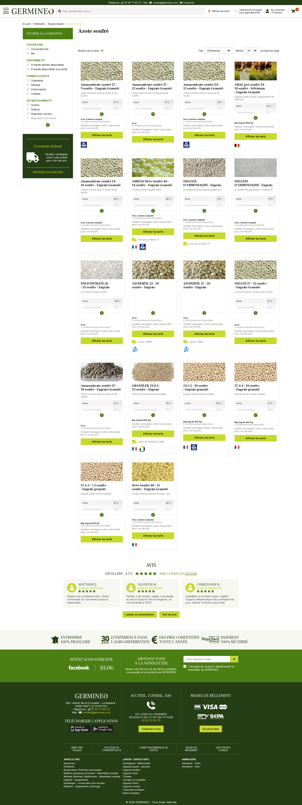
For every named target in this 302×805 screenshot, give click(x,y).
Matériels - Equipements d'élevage (82, 786)
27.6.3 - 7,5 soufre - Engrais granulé (93, 487)
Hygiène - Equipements (76, 779)
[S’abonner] (234, 659)
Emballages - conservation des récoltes (84, 783)
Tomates (127, 776)
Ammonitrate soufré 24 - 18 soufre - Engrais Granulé (101, 183)
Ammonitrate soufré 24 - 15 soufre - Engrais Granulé (203, 86)
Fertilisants (39, 23)
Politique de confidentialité (111, 749)
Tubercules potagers (134, 789)
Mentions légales (77, 749)
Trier (201, 50)
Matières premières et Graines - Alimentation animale (91, 773)
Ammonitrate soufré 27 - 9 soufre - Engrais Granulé (100, 86)
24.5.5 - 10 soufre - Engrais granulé (195, 387)
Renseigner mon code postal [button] (48, 171)
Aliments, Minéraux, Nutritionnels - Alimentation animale (92, 776)
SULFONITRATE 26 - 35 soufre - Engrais (95, 285)
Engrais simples (56, 23)
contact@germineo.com (165, 2)
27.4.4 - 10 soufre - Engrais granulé (247, 387)
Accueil (26, 23)
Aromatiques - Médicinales (136, 763)
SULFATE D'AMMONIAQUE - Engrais (202, 183)
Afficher (239, 50)
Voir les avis (169, 614)
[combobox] (130, 11)
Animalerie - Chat (190, 766)
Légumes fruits (130, 773)
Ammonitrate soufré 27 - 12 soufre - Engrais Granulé (152, 86)
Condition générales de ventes (153, 749)
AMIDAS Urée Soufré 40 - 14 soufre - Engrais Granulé (152, 183)
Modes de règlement (191, 749)
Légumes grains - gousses (136, 766)
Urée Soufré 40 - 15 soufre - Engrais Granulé (150, 487)
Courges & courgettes (134, 779)
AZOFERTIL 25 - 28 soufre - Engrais (145, 285)
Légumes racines (131, 786)
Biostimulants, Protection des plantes (83, 770)
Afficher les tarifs (102, 135)
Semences (69, 763)
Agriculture (72, 759)
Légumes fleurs (131, 783)
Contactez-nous (151, 728)
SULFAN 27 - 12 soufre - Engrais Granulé (251, 285)
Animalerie (189, 759)
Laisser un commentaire (140, 614)
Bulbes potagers (131, 793)
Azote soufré (74, 23)
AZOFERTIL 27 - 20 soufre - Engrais (196, 285)
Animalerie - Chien (191, 763)
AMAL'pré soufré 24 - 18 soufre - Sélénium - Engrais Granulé (250, 88)
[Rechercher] (59, 11)
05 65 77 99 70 (100, 709)
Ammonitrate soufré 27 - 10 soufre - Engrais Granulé (101, 387)
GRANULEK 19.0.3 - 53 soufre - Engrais (146, 387)
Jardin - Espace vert (136, 759)
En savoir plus (211, 728)
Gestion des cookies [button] (223, 749)
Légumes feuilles (131, 770)
